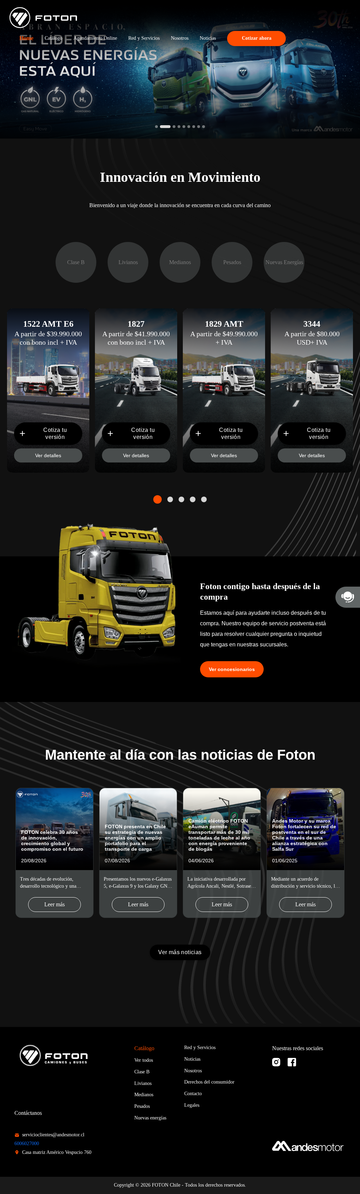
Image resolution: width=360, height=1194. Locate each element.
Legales (191, 1105)
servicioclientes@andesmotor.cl (53, 1134)
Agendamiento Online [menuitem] (95, 38)
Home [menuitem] (26, 38)
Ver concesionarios (232, 669)
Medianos (143, 1094)
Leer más (54, 904)
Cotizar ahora (256, 38)
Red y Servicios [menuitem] (144, 38)
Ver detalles (48, 455)
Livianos (143, 1083)
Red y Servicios (200, 1047)
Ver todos (143, 1060)
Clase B (141, 1071)
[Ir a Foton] (43, 17)
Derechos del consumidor (209, 1082)
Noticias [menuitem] (208, 38)
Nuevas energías (150, 1117)
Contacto (193, 1093)
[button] (156, 126)
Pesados (142, 1106)
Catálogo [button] (53, 38)
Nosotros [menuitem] (179, 38)
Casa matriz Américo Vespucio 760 (56, 1152)
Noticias (192, 1059)
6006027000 (26, 1143)
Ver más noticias (179, 952)
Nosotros (193, 1070)
